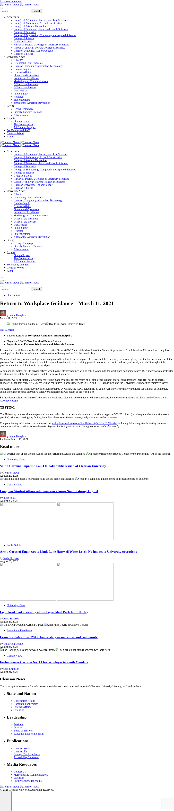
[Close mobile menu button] (1, 8)
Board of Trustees (23, 730)
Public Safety (21, 93)
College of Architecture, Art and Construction (38, 23)
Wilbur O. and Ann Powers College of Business (39, 47)
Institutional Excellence (26, 78)
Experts (11, 118)
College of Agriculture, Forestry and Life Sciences (40, 20)
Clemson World (15, 133)
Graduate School (23, 41)
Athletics (18, 59)
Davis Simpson (11, 558)
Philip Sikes (9, 497)
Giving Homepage (23, 108)
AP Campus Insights (25, 127)
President (18, 724)
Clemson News (11, 472)
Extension (19, 709)
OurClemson (20, 90)
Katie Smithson (11, 668)
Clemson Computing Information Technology (38, 66)
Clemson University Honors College (33, 50)
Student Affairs (22, 99)
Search (36, 11)
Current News (14, 484)
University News (16, 459)
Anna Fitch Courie (13, 643)
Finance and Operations (26, 75)
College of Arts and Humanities (30, 26)
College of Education (25, 32)
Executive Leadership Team (29, 733)
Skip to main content (11, 1)
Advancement (21, 115)
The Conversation (23, 124)
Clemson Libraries (23, 53)
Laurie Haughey (17, 315)
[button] (1, 280)
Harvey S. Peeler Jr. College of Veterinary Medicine (41, 44)
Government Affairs (24, 700)
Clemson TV (21, 751)
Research (18, 96)
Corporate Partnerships (26, 703)
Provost (18, 727)
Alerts (10, 136)
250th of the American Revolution (32, 102)
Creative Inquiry (22, 69)
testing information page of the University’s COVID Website (84, 423)
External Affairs (22, 72)
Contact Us (20, 771)
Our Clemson (14, 295)
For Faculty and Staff (18, 130)
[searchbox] (15, 11)
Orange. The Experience (27, 754)
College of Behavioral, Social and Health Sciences (41, 29)
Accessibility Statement (26, 757)
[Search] (1, 277)
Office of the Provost (25, 87)
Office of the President (26, 84)
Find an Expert (22, 121)
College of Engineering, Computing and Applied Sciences (45, 35)
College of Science (24, 38)
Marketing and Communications (31, 81)
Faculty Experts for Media (28, 780)
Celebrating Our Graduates (28, 62)
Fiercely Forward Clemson (28, 112)
